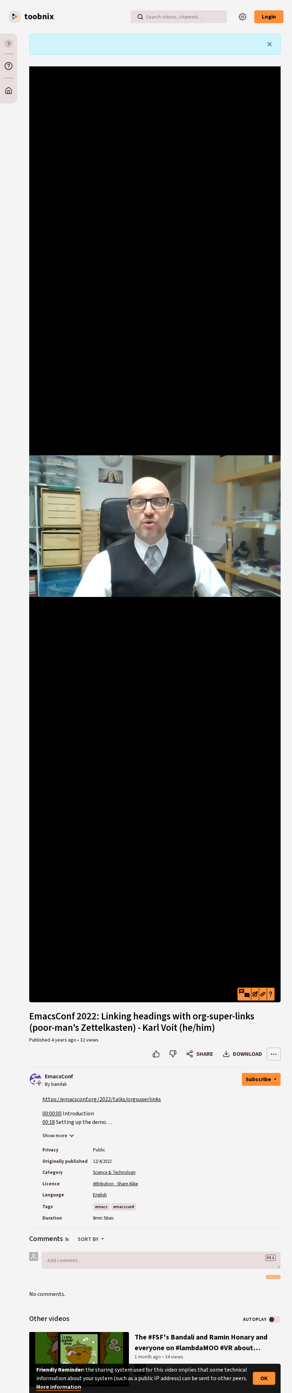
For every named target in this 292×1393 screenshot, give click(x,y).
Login (269, 17)
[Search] (140, 16)
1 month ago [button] (148, 1357)
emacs (101, 1207)
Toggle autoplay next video (274, 1319)
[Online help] (271, 994)
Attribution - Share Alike (115, 1184)
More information (58, 1387)
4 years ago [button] (64, 1040)
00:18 (48, 1122)
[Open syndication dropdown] (67, 1239)
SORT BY (89, 1239)
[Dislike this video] (173, 1054)
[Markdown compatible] (270, 1257)
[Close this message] (269, 44)
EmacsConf (59, 1076)
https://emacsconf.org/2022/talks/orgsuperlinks (101, 1099)
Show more (54, 1135)
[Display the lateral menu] (8, 43)
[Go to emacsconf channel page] (39, 1082)
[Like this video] (156, 1054)
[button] (244, 994)
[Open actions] (274, 1054)
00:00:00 (52, 1114)
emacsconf (123, 1207)
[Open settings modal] (242, 16)
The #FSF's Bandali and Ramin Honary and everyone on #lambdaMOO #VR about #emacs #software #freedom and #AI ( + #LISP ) (201, 1342)
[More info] (8, 66)
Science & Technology (114, 1172)
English (100, 1195)
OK (264, 1378)
